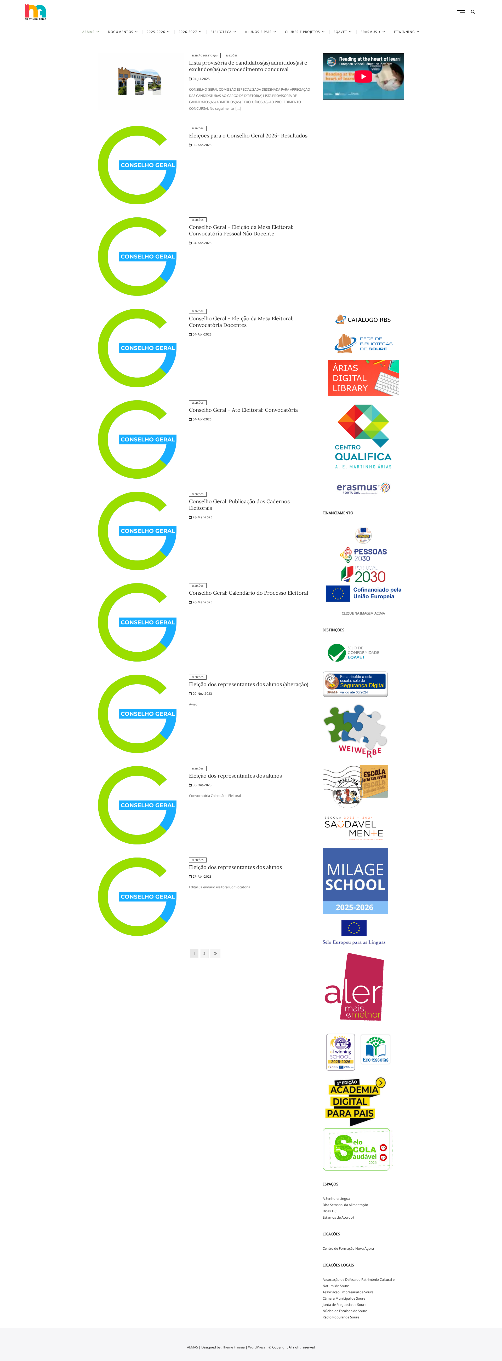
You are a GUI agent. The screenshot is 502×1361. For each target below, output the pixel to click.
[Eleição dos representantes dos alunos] (137, 769)
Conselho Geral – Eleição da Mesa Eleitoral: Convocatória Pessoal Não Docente (241, 230)
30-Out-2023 (202, 785)
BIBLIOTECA (221, 32)
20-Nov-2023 (202, 693)
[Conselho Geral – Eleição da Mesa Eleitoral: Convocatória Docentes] (137, 312)
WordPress (256, 1347)
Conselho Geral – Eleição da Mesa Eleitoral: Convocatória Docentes (241, 321)
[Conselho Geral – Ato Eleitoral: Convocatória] (137, 403)
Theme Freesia (233, 1347)
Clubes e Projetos (302, 32)
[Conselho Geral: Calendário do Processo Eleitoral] (137, 586)
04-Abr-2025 (202, 243)
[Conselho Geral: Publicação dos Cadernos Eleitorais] (137, 495)
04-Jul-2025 (201, 79)
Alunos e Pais (258, 32)
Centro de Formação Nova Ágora (348, 1248)
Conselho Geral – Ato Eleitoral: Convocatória (243, 410)
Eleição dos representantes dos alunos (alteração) (248, 684)
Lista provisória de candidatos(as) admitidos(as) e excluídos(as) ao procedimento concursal (248, 65)
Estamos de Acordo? (338, 1217)
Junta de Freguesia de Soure (344, 1304)
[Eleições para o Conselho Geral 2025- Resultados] (137, 129)
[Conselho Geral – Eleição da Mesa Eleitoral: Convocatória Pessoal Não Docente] (137, 220)
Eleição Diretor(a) (205, 55)
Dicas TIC (329, 1211)
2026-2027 (188, 32)
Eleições (231, 55)
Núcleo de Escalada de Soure (345, 1310)
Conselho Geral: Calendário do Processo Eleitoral (248, 592)
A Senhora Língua (336, 1198)
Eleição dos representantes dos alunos (235, 775)
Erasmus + (371, 32)
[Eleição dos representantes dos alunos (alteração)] (137, 677)
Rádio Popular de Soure (341, 1317)
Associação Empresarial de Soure (348, 1292)
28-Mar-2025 (202, 517)
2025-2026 (156, 32)
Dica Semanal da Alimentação (345, 1204)
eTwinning (404, 32)
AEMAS (88, 32)
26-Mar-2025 (202, 602)
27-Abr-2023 (202, 876)
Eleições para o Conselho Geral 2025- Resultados (248, 135)
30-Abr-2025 (202, 145)
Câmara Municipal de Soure (344, 1298)
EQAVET (340, 32)
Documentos (120, 32)
